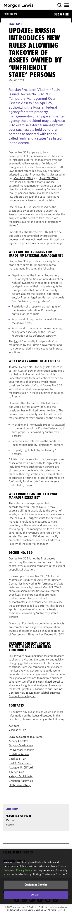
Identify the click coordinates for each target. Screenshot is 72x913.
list (16, 341)
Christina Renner (19, 754)
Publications (10, 13)
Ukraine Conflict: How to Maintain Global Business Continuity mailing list (35, 692)
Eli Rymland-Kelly (20, 785)
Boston (10, 824)
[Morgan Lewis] (18, 5)
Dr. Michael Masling (21, 750)
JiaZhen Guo (16, 772)
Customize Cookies (36, 884)
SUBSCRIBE (61, 14)
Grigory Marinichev (21, 745)
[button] (59, 5)
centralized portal (49, 681)
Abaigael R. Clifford (21, 767)
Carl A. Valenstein (20, 763)
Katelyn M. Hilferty (20, 776)
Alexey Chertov (18, 741)
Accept (36, 894)
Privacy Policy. (24, 870)
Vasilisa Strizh (17, 730)
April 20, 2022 (48, 178)
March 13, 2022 (23, 178)
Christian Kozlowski (21, 780)
